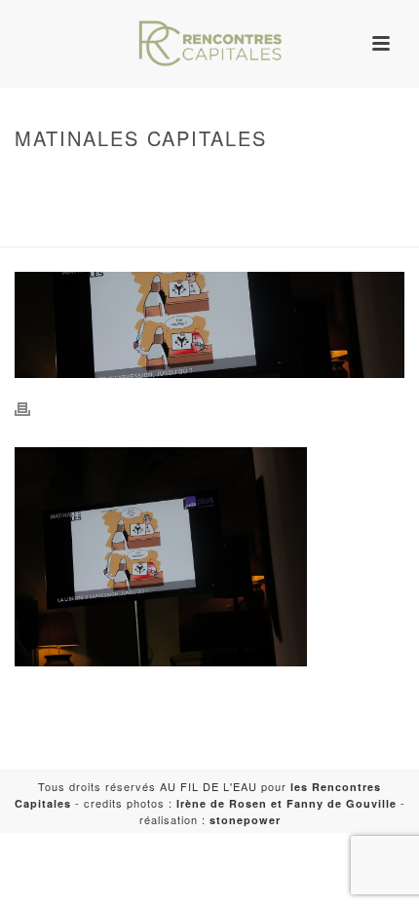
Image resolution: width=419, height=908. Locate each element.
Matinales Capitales (138, 233)
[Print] (32, 408)
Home (205, 179)
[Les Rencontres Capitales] (209, 44)
